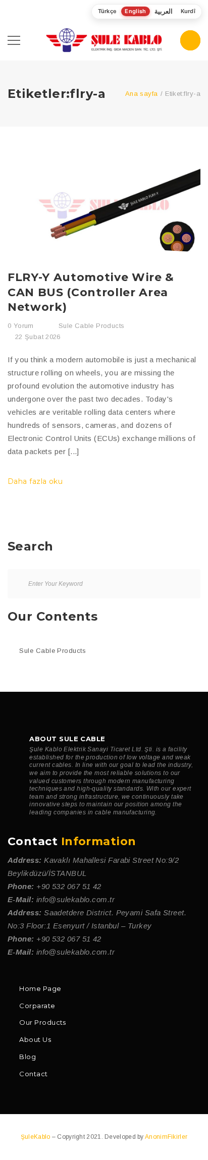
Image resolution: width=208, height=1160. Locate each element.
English (135, 11)
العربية (163, 11)
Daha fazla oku (36, 481)
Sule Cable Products (91, 325)
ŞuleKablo (36, 1136)
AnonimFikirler (166, 1136)
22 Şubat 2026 (38, 337)
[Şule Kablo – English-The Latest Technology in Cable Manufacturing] (104, 39)
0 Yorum (21, 325)
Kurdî (188, 11)
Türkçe (107, 11)
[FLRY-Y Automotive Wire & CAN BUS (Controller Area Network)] (104, 202)
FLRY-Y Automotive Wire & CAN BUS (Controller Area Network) (91, 292)
